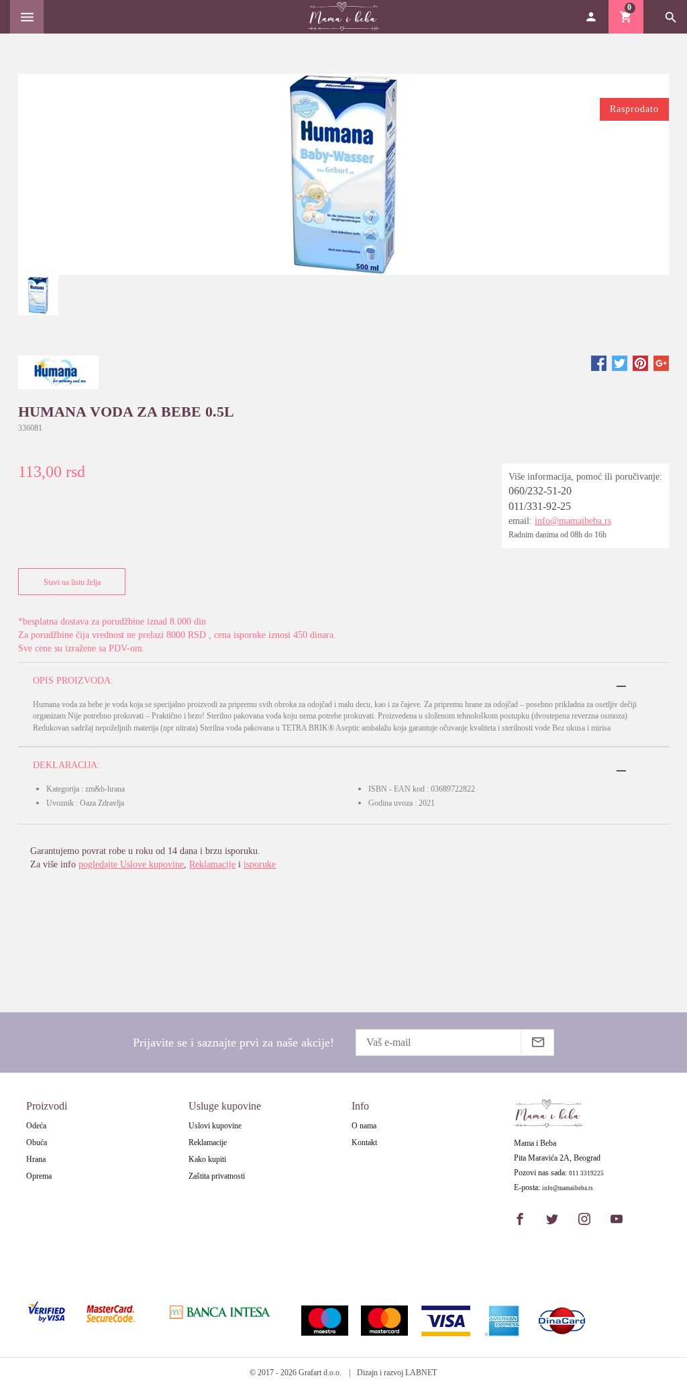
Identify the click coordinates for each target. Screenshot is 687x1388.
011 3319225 (586, 1174)
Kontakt (364, 1142)
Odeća (36, 1125)
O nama (364, 1125)
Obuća (36, 1142)
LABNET (421, 1372)
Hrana (36, 1159)
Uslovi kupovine (215, 1125)
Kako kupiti (207, 1159)
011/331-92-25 (540, 506)
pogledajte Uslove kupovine (131, 864)
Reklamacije (212, 864)
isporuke (260, 864)
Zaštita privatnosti (217, 1176)
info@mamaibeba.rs (573, 521)
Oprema (39, 1176)
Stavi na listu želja (72, 582)
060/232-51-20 (540, 490)
